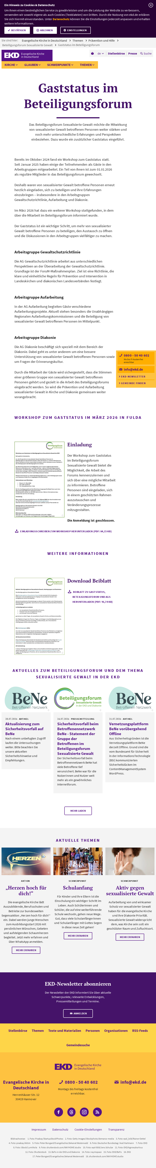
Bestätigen (18, 30)
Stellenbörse (17, 1030)
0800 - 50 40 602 (136, 355)
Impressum (39, 1129)
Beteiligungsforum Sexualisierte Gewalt (27, 45)
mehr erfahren (26, 950)
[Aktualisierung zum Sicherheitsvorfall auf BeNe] (26, 698)
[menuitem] (92, 53)
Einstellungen (77, 30)
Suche (148, 53)
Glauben (31, 65)
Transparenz (116, 1129)
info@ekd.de (133, 369)
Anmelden (80, 1013)
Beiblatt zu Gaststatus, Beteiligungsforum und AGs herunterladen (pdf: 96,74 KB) (92, 596)
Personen (93, 1030)
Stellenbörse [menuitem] (116, 53)
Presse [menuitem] (132, 53)
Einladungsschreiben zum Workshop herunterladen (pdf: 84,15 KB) (65, 531)
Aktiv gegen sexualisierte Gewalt (130, 890)
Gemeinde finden (133, 383)
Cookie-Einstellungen (88, 1129)
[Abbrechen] (150, 5)
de (99, 53)
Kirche (10, 65)
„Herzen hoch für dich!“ (26, 890)
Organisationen (116, 1030)
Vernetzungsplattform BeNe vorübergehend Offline (128, 728)
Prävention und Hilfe (101, 40)
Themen (78, 40)
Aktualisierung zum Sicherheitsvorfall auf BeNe (24, 728)
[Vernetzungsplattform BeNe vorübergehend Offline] (130, 698)
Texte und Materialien (64, 1030)
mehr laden (78, 810)
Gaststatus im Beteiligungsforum (79, 45)
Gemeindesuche (78, 1045)
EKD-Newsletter (133, 376)
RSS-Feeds (140, 1030)
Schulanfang (78, 887)
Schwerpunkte (59, 65)
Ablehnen (46, 30)
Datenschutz (61, 19)
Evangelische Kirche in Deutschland (45, 40)
